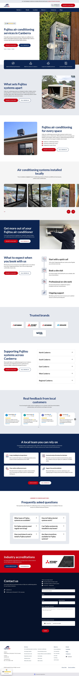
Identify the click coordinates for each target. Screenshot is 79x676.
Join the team (56, 659)
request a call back (68, 5)
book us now (33, 482)
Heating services (27, 658)
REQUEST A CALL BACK (11, 241)
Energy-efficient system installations (44, 653)
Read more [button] (7, 423)
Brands (9, 49)
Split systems (40, 660)
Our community (56, 653)
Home (5, 49)
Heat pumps (40, 658)
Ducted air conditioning (42, 649)
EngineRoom (42, 674)
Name (43, 594)
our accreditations (11, 566)
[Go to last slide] (68, 212)
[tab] (4, 211)
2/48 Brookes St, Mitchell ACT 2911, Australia (12, 653)
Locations (68, 649)
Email (43, 600)
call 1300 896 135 (25, 45)
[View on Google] (6, 415)
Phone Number (62, 600)
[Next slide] (73, 212)
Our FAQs (55, 657)
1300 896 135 (6, 656)
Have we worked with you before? (48, 588)
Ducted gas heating (27, 651)
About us (56, 646)
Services (26, 646)
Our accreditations (57, 649)
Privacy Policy (64, 667)
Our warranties (56, 651)
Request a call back (11, 45)
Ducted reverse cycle (28, 653)
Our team (55, 655)
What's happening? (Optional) (48, 606)
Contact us (68, 653)
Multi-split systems (27, 660)
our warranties (25, 566)
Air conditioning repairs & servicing (30, 649)
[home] (7, 5)
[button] (19, 10)
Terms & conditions (71, 667)
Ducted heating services (42, 651)
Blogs (67, 651)
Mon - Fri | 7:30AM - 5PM (8, 660)
